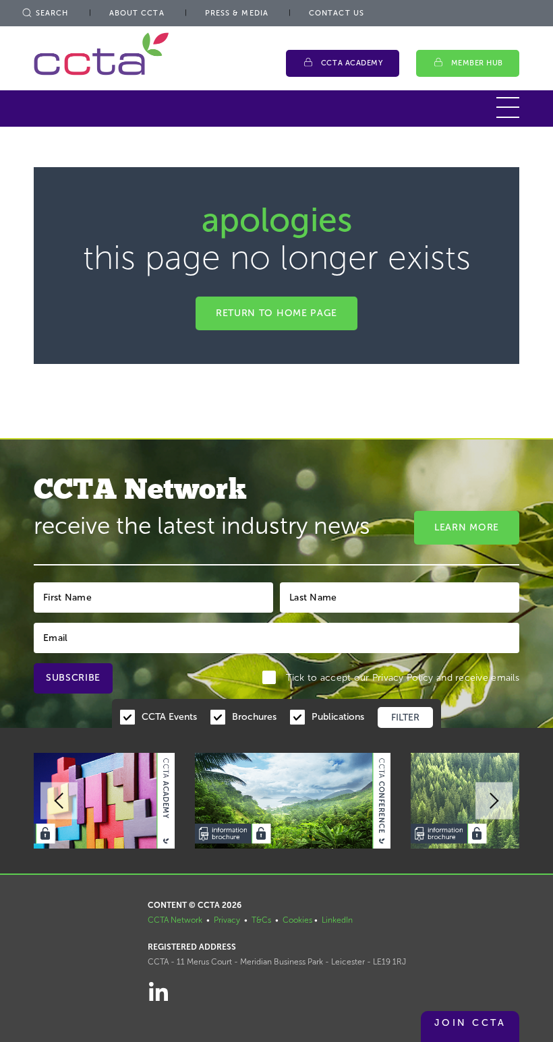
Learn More (466, 527)
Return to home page (276, 313)
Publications (338, 717)
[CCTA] (101, 53)
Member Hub (477, 63)
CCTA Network (175, 920)
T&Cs (261, 920)
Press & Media (236, 13)
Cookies (297, 920)
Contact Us (336, 13)
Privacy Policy (403, 677)
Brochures (254, 717)
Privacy (227, 920)
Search (52, 13)
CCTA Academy (352, 63)
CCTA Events (169, 717)
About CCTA (137, 13)
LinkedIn (337, 920)
